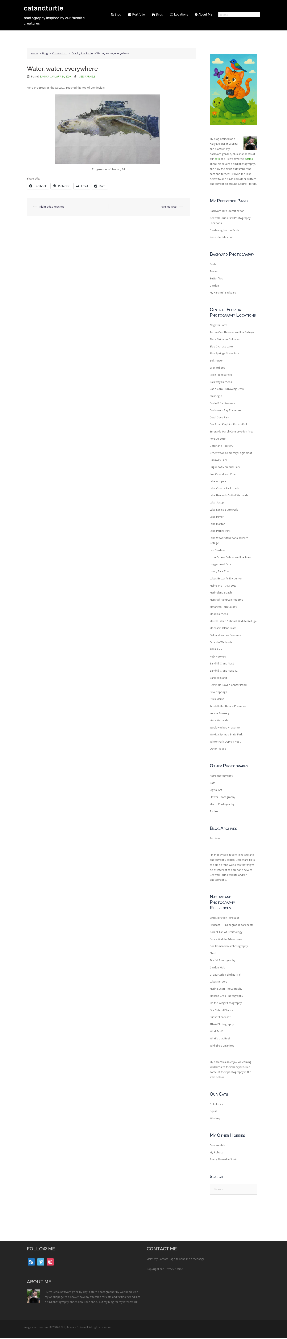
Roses (214, 271)
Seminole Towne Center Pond (228, 685)
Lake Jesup (217, 502)
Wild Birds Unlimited (222, 1045)
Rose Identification (221, 237)
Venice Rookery (219, 713)
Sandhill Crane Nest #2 (223, 670)
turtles (249, 159)
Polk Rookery (218, 656)
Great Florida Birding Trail (225, 974)
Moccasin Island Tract (223, 628)
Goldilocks (216, 1104)
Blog (118, 14)
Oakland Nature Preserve (225, 635)
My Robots (216, 1152)
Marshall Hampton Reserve (226, 599)
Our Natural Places (221, 1010)
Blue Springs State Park (224, 353)
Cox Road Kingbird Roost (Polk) (229, 424)
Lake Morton (217, 524)
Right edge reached (52, 206)
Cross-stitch (59, 53)
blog (111, 1302)
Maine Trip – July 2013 (223, 585)
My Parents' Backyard (223, 292)
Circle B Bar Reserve (222, 403)
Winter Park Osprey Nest (225, 741)
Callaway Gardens (221, 382)
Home (34, 53)
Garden (214, 285)
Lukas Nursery (218, 981)
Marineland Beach (221, 592)
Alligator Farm (218, 325)
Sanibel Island (218, 678)
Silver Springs (218, 692)
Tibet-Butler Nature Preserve (228, 706)
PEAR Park (216, 649)
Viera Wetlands (219, 720)
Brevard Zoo (217, 367)
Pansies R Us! (169, 206)
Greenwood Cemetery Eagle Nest (231, 453)
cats (217, 159)
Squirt (213, 1111)
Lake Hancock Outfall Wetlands (229, 495)
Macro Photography (222, 804)
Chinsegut (216, 396)
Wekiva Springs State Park (226, 734)
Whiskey (215, 1118)
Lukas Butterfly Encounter (226, 578)
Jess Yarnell (87, 76)
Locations (181, 14)
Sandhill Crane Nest (222, 663)
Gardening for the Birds (224, 230)
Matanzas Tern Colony (223, 607)
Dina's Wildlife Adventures (226, 939)
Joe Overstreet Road (223, 474)
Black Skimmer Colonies (225, 339)
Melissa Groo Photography (226, 996)
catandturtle (43, 8)
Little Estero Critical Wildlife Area (230, 557)
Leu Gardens (217, 550)
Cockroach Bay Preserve (225, 410)
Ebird (213, 953)
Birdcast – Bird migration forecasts (232, 925)
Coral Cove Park (219, 417)
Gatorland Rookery (221, 446)
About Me (205, 14)
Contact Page (166, 1259)
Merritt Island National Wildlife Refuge (233, 621)
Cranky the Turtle (82, 53)
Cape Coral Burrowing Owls (227, 389)
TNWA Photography (222, 1024)
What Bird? (216, 1031)
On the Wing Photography (226, 1003)
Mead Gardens (219, 614)
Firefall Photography (222, 960)
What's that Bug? (220, 1038)
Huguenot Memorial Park (225, 467)
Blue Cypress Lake (221, 346)
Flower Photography (222, 797)
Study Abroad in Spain (223, 1159)
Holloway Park (218, 460)
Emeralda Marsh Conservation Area (232, 431)
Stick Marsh (217, 699)
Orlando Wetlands (221, 642)
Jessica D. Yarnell (77, 1327)
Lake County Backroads (224, 488)
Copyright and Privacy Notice (165, 1269)
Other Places (218, 749)
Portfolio (138, 14)
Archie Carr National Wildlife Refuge (232, 332)
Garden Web (217, 967)
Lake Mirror (217, 517)
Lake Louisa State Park (224, 509)
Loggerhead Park (220, 564)
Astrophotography (221, 776)
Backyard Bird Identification (227, 211)
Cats (212, 783)
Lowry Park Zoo (219, 571)
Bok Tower (216, 360)
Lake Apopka (218, 481)
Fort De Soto (218, 438)
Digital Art (216, 790)
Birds (159, 14)
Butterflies (216, 278)
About (53, 1297)
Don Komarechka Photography (229, 946)
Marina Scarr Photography (226, 988)
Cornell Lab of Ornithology (226, 932)
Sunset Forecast (220, 1017)
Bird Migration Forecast (224, 918)
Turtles (214, 811)
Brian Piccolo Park (221, 375)
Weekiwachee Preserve (225, 727)
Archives (215, 838)
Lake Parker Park (220, 531)
